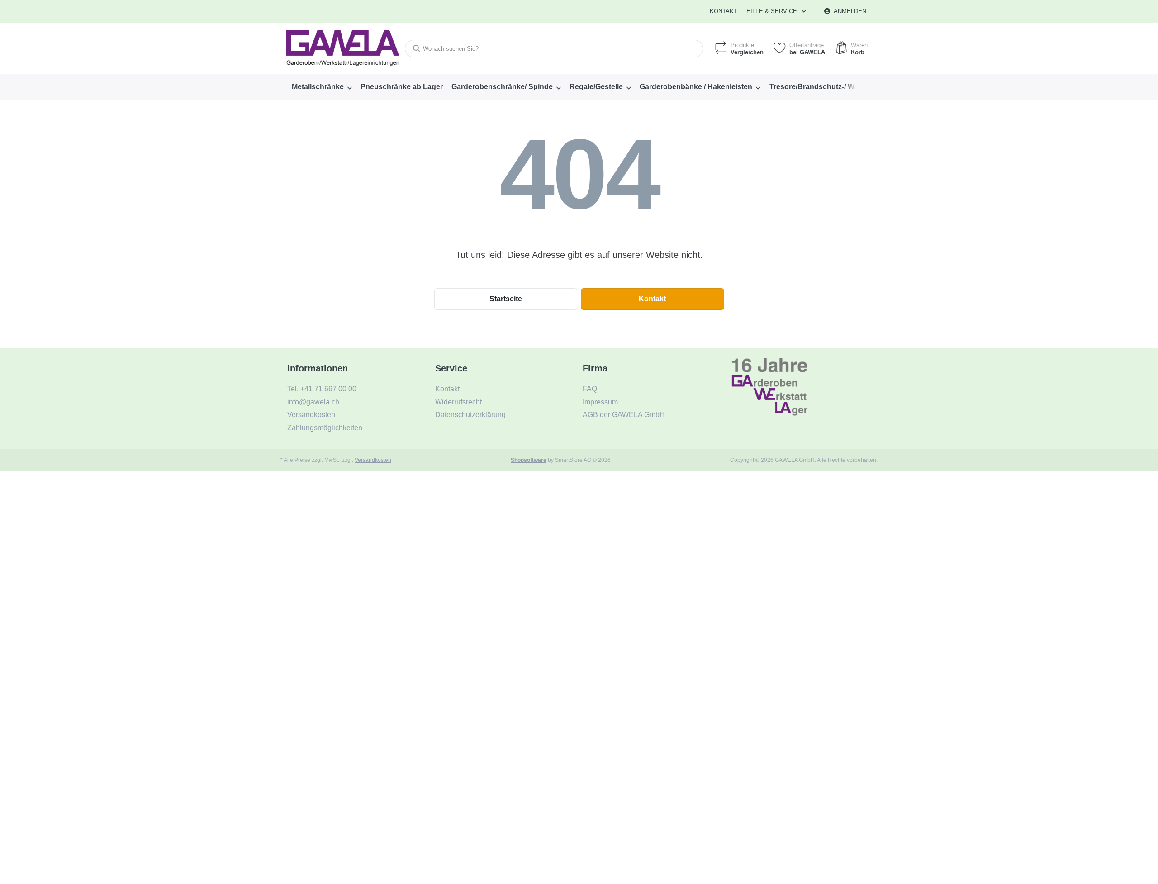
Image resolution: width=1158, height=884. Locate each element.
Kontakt (723, 11)
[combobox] (554, 48)
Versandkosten (373, 460)
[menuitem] (321, 86)
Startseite (505, 299)
